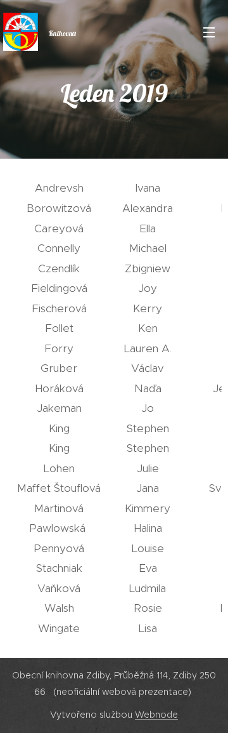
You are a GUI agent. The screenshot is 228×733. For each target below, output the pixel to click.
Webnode (156, 714)
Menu (209, 31)
